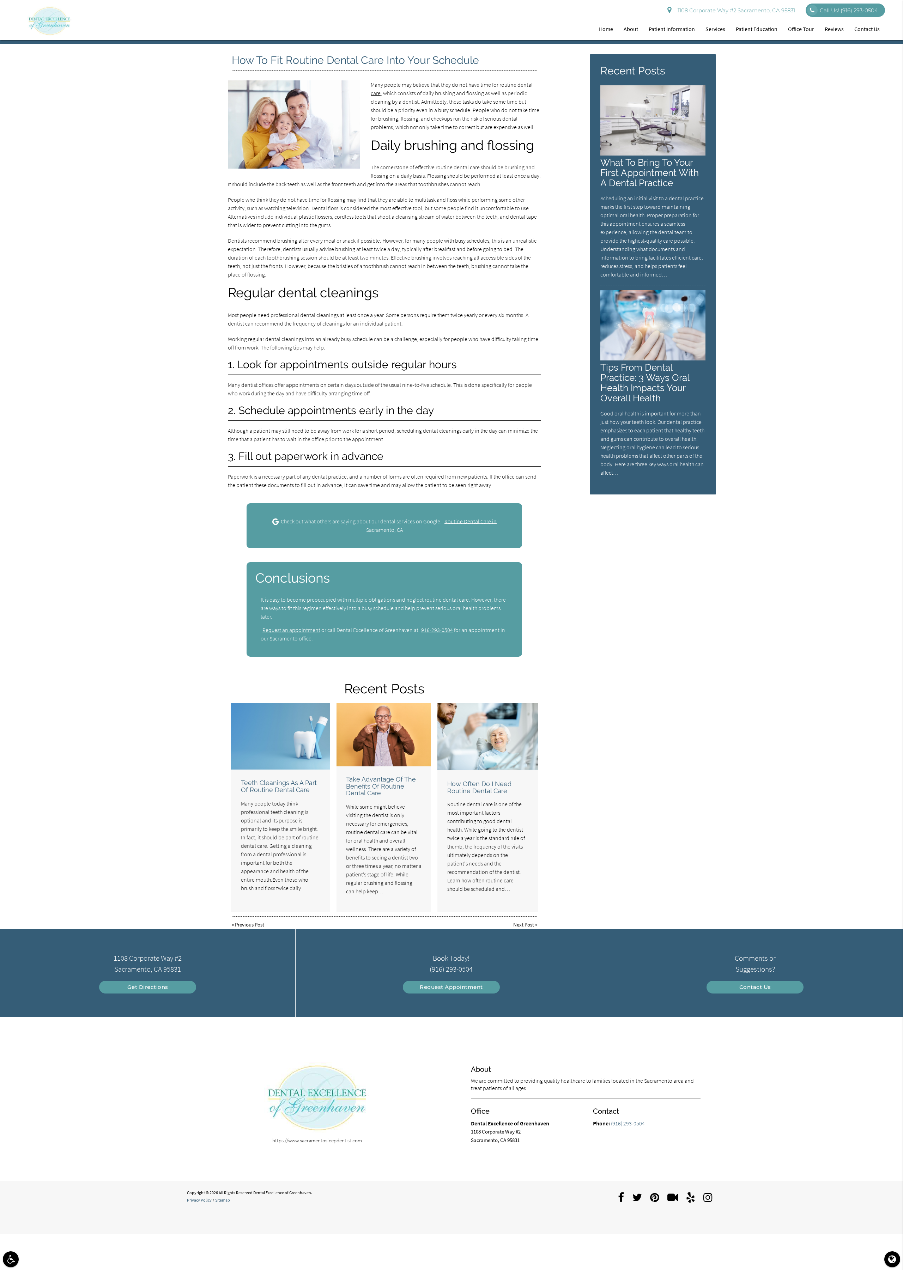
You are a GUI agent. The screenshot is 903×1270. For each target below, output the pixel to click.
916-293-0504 (437, 629)
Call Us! (849, 10)
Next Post (523, 924)
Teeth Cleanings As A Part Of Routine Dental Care (279, 786)
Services (715, 28)
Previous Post (249, 924)
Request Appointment (451, 987)
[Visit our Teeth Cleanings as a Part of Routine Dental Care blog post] (280, 736)
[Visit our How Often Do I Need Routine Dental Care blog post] (487, 736)
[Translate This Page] (892, 1259)
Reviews (834, 28)
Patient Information (672, 28)
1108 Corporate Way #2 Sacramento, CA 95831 (735, 10)
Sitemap (222, 1200)
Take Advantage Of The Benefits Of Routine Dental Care (381, 786)
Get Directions (147, 987)
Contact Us (867, 28)
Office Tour (801, 28)
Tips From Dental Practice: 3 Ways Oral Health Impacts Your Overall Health (644, 382)
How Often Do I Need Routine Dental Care (479, 787)
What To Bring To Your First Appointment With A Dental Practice (649, 172)
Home (606, 28)
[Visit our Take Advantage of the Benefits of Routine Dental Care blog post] (384, 734)
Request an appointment (291, 629)
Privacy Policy (199, 1200)
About (631, 28)
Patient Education (756, 28)
